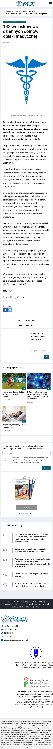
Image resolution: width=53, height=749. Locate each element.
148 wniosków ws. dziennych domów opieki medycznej (26, 14)
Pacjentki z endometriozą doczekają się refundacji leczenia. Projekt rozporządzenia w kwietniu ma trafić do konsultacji (32, 562)
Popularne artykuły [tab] (13, 525)
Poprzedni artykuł (26, 320)
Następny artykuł (27, 325)
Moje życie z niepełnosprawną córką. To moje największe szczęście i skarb (32, 584)
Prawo (10, 601)
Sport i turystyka (25, 604)
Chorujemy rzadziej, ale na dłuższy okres (14, 426)
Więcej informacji (36, 707)
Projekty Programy (41, 604)
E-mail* (33, 347)
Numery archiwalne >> (26, 514)
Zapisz (47, 357)
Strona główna (8, 11)
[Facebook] (5, 310)
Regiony (28, 601)
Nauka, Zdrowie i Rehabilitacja (26, 11)
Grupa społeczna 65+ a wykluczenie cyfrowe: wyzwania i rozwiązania (30, 550)
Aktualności (18, 601)
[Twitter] (10, 310)
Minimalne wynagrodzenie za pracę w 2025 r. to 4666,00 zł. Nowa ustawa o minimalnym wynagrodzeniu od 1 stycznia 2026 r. (31, 538)
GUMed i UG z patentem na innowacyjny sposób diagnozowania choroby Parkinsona (37, 395)
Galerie (39, 607)
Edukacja (42, 601)
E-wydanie (27, 507)
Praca (35, 601)
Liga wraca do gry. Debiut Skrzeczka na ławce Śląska (13, 394)
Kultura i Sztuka (11, 604)
